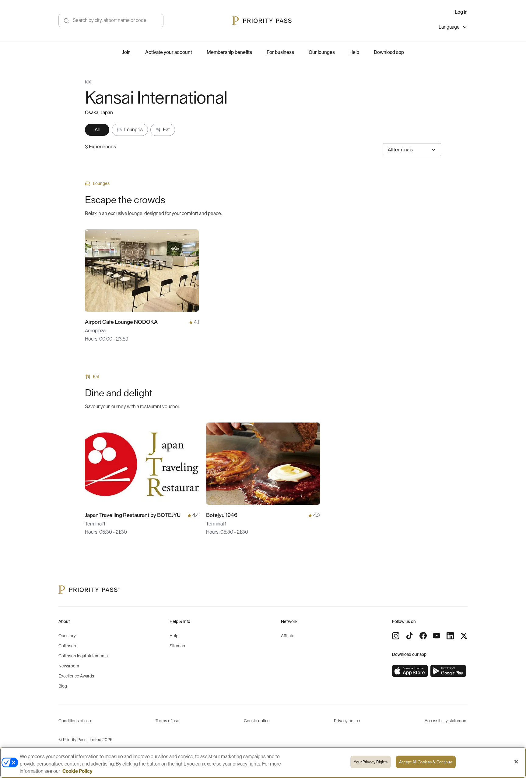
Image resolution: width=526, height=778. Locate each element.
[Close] (516, 762)
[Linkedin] (450, 635)
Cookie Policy (77, 771)
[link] (410, 671)
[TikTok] (409, 635)
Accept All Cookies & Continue (425, 762)
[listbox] (453, 27)
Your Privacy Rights (370, 762)
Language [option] (449, 27)
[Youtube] (436, 635)
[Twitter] (464, 635)
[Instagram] (395, 635)
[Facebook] (423, 635)
